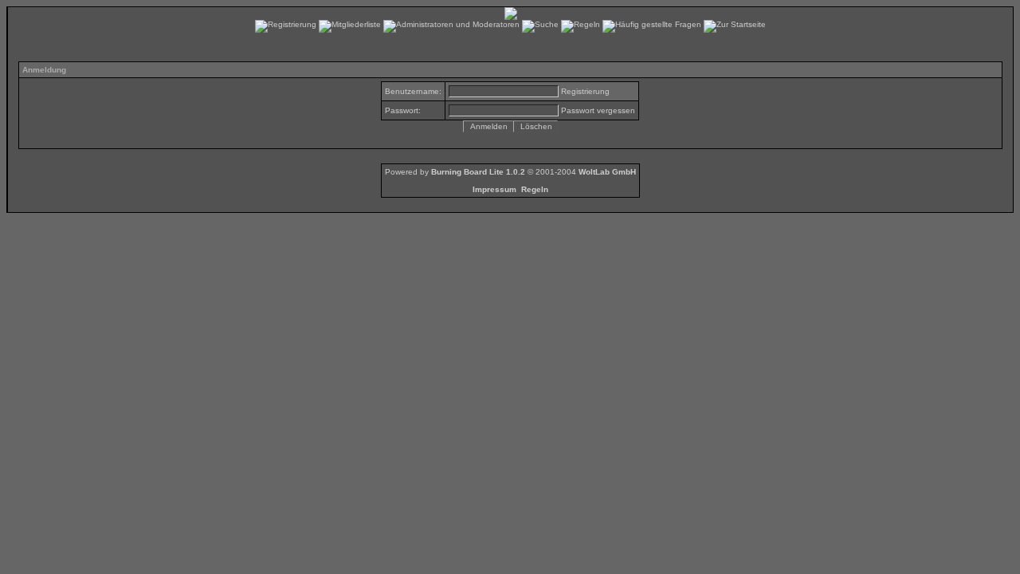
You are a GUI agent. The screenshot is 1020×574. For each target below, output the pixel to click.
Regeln (534, 189)
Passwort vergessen (598, 110)
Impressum (494, 189)
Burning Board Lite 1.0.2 (478, 171)
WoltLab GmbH (607, 171)
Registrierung (585, 91)
